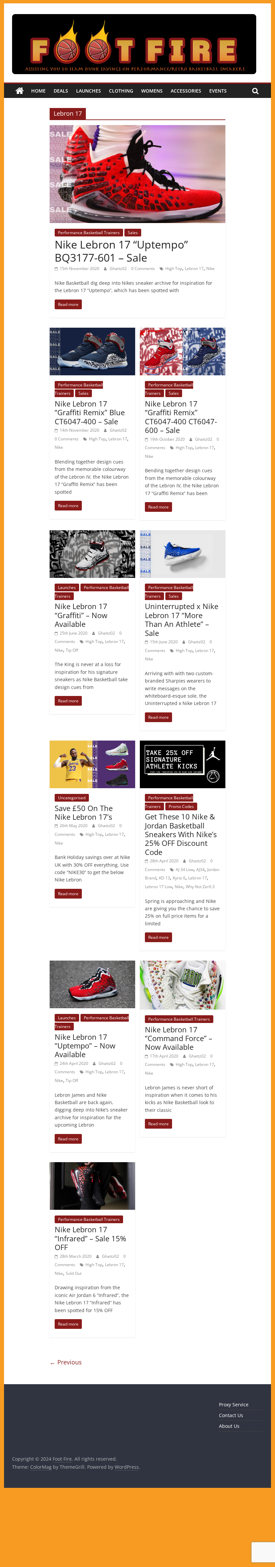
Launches (88, 91)
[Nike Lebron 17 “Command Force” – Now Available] (183, 964)
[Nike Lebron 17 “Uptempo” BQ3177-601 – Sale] (138, 129)
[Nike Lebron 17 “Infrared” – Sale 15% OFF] (92, 1166)
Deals (61, 91)
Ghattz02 (119, 268)
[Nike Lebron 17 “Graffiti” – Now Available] (92, 534)
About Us (229, 1426)
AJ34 (200, 869)
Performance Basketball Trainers (89, 232)
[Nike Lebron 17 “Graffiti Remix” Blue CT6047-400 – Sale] (92, 331)
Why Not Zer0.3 (200, 886)
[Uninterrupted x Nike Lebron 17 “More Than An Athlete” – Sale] (183, 534)
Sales (133, 232)
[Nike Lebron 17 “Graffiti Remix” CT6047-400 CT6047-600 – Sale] (183, 331)
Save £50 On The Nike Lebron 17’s (84, 812)
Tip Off (72, 650)
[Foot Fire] (19, 91)
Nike (210, 268)
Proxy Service (234, 1404)
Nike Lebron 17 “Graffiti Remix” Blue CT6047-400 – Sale (90, 412)
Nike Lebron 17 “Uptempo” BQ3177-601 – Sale (121, 250)
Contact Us (231, 1415)
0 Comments (143, 268)
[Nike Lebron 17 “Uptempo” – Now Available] (92, 964)
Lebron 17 (194, 268)
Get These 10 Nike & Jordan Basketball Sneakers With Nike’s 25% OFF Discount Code (181, 834)
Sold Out (73, 1273)
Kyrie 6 (179, 878)
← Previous (66, 1362)
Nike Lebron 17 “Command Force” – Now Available (178, 1038)
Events (218, 91)
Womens (152, 91)
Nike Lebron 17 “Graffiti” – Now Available (81, 615)
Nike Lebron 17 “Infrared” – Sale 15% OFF (90, 1238)
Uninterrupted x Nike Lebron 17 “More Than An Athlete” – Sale (181, 619)
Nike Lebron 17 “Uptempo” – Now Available (85, 1046)
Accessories (186, 91)
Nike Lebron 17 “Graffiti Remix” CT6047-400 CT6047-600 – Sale (181, 416)
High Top (173, 268)
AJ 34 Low (185, 869)
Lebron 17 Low (158, 886)
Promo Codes (181, 806)
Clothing (121, 91)
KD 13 (164, 878)
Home (38, 91)
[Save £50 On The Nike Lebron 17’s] (92, 744)
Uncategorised (72, 798)
